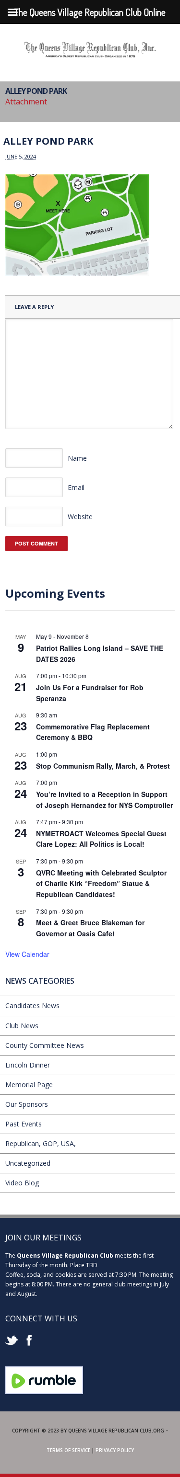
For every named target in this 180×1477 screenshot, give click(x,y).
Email (76, 487)
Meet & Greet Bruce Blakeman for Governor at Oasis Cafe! (90, 928)
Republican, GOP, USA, (40, 1143)
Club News (21, 1025)
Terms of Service (68, 1450)
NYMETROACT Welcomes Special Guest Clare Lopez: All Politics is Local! (101, 839)
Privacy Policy (115, 1450)
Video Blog (22, 1182)
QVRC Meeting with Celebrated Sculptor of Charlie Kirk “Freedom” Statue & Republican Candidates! (101, 883)
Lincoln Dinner (27, 1064)
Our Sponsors (26, 1104)
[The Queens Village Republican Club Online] (90, 54)
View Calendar (27, 954)
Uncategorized (27, 1163)
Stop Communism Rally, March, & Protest (103, 766)
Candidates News (32, 1005)
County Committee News (44, 1045)
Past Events (23, 1123)
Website (80, 516)
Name (77, 458)
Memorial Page (29, 1084)
